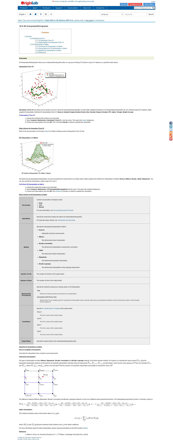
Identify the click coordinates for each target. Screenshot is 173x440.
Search (151, 14)
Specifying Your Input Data (66, 220)
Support (58, 8)
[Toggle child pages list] (51, 14)
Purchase (46, 8)
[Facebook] (170, 123)
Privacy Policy (27, 439)
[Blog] (170, 129)
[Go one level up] (40, 14)
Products (23, 8)
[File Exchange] (170, 135)
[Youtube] (170, 138)
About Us (86, 8)
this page (89, 20)
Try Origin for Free (135, 4)
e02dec (85, 428)
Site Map (20, 439)
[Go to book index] (35, 14)
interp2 (84, 120)
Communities (72, 8)
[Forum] (170, 132)
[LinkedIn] (170, 126)
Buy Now (124, 4)
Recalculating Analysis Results (63, 210)
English (22, 14)
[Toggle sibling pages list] (46, 14)
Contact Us (100, 8)
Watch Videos (149, 4)
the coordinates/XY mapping (51, 308)
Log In (153, 1)
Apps (34, 8)
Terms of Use (35, 439)
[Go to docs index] (30, 14)
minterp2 (58, 191)
